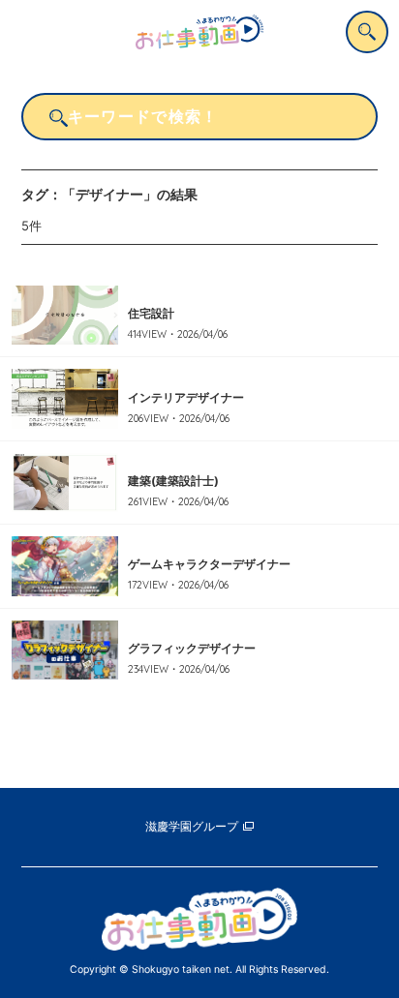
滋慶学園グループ (191, 826)
